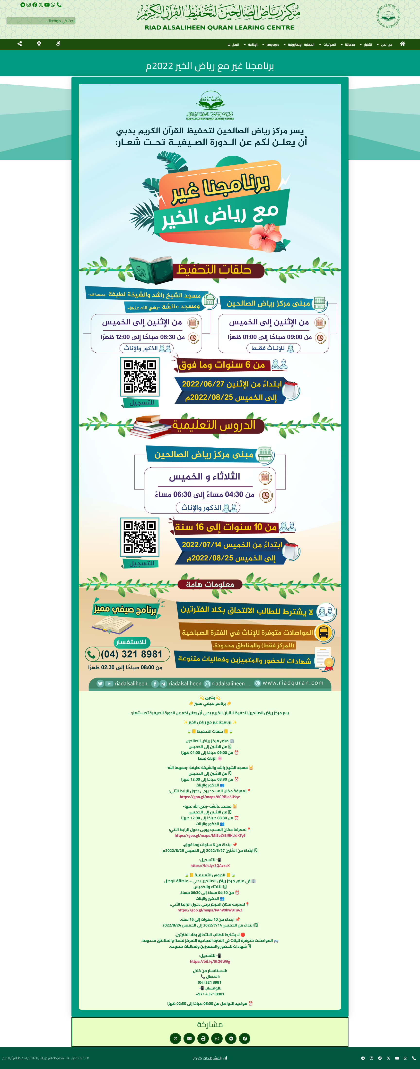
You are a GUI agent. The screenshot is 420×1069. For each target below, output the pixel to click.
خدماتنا (350, 44)
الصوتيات (330, 44)
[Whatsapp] (53, 4)
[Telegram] (22, 4)
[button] (244, 1038)
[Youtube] (46, 4)
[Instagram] (28, 4)
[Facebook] (34, 4)
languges (273, 44)
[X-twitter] (40, 4)
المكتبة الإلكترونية (301, 44)
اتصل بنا (233, 44)
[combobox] (41, 21)
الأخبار (368, 44)
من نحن (387, 44)
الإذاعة (253, 44)
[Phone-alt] (59, 4)
